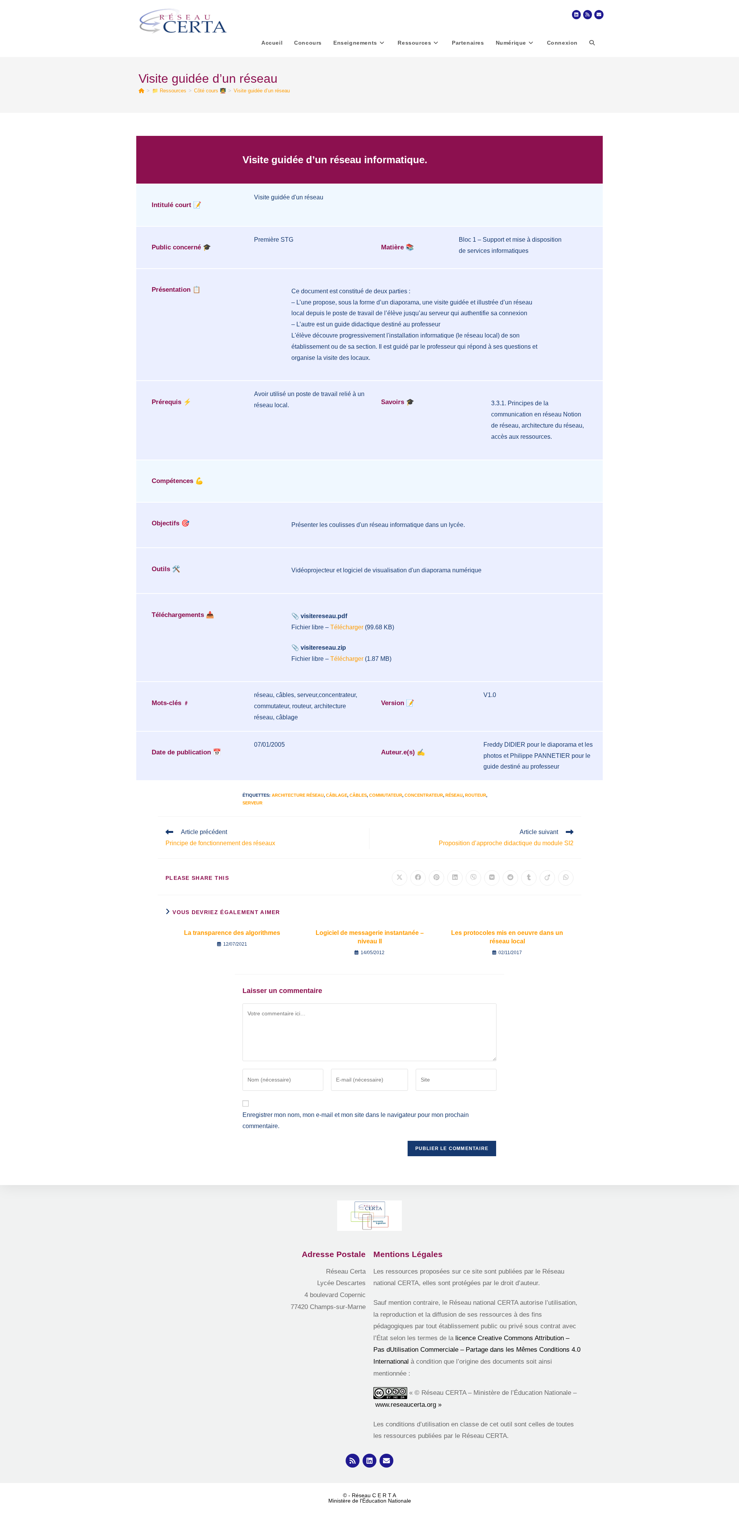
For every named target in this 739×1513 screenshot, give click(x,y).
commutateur (385, 795)
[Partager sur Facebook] (418, 878)
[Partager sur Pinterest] (436, 878)
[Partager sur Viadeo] (547, 878)
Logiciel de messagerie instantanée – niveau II (370, 937)
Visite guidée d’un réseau (262, 91)
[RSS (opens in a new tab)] (587, 14)
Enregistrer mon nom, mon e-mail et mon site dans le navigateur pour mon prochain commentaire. (355, 1120)
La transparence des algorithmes (232, 933)
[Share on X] (399, 878)
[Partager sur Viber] (473, 878)
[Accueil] (141, 91)
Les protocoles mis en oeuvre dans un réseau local (507, 937)
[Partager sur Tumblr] (529, 878)
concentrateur (424, 795)
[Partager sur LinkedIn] (455, 878)
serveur (252, 803)
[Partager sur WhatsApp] (565, 878)
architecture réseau (298, 795)
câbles (358, 795)
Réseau (454, 795)
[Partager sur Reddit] (510, 878)
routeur (475, 795)
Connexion (562, 43)
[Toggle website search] (592, 42)
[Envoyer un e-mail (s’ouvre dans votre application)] (599, 14)
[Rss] (352, 1461)
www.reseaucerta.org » (409, 1404)
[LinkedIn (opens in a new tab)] (576, 14)
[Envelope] (386, 1461)
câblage (336, 795)
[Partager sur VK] (492, 878)
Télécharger (346, 627)
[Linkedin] (369, 1461)
